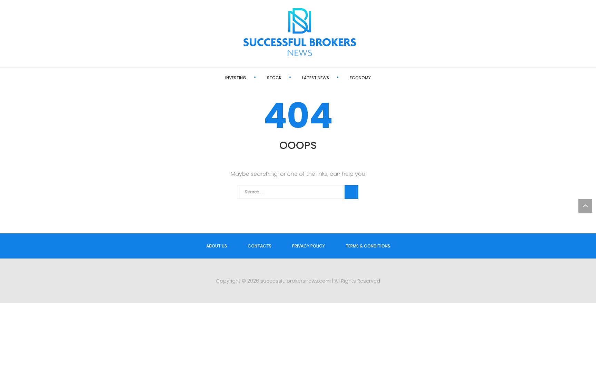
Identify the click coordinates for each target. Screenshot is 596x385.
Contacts (259, 246)
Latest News (315, 78)
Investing (235, 78)
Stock (274, 78)
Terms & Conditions (368, 246)
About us (216, 246)
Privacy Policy (308, 246)
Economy (360, 78)
